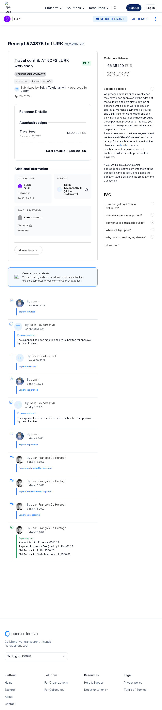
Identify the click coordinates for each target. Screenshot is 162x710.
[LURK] (8, 19)
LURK (18, 19)
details (123, 145)
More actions (26, 250)
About (9, 696)
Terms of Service (135, 689)
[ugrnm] (20, 303)
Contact (10, 703)
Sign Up (134, 7)
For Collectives (54, 689)
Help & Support (94, 682)
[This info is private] (30, 225)
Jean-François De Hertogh (48, 457)
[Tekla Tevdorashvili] (16, 89)
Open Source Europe (118, 75)
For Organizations (56, 682)
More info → (112, 245)
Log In (150, 7)
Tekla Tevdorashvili (42, 324)
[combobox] (36, 656)
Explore (10, 689)
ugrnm (35, 301)
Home (8, 682)
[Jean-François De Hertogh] (20, 459)
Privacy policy (133, 682)
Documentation (94, 689)
